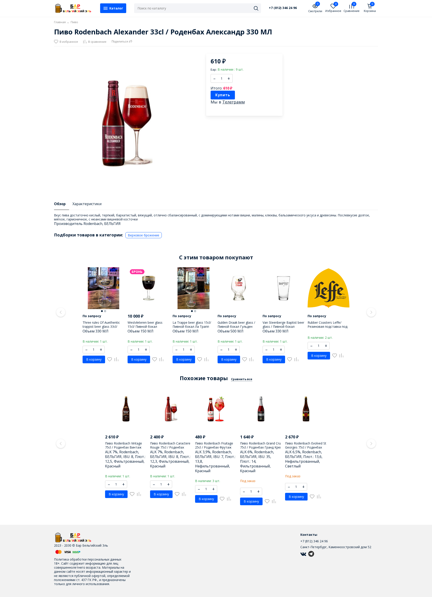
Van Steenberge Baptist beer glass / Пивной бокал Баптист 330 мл (283, 326)
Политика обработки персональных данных (87, 559)
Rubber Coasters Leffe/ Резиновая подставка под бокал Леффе (327, 326)
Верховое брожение (143, 235)
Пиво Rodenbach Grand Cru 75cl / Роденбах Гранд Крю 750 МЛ (260, 447)
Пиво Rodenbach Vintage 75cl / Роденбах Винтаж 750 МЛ (123, 447)
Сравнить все (241, 379)
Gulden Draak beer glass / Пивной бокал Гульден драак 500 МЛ (236, 326)
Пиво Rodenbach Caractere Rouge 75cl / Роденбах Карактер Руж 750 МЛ (170, 447)
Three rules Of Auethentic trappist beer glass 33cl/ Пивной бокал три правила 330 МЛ (103, 328)
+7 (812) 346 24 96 (283, 8)
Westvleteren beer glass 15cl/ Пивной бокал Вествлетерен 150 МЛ (145, 326)
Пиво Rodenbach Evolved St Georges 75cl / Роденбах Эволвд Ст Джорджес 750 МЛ (305, 449)
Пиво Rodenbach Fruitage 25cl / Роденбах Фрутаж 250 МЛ (214, 447)
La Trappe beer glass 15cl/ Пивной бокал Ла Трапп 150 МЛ (192, 326)
